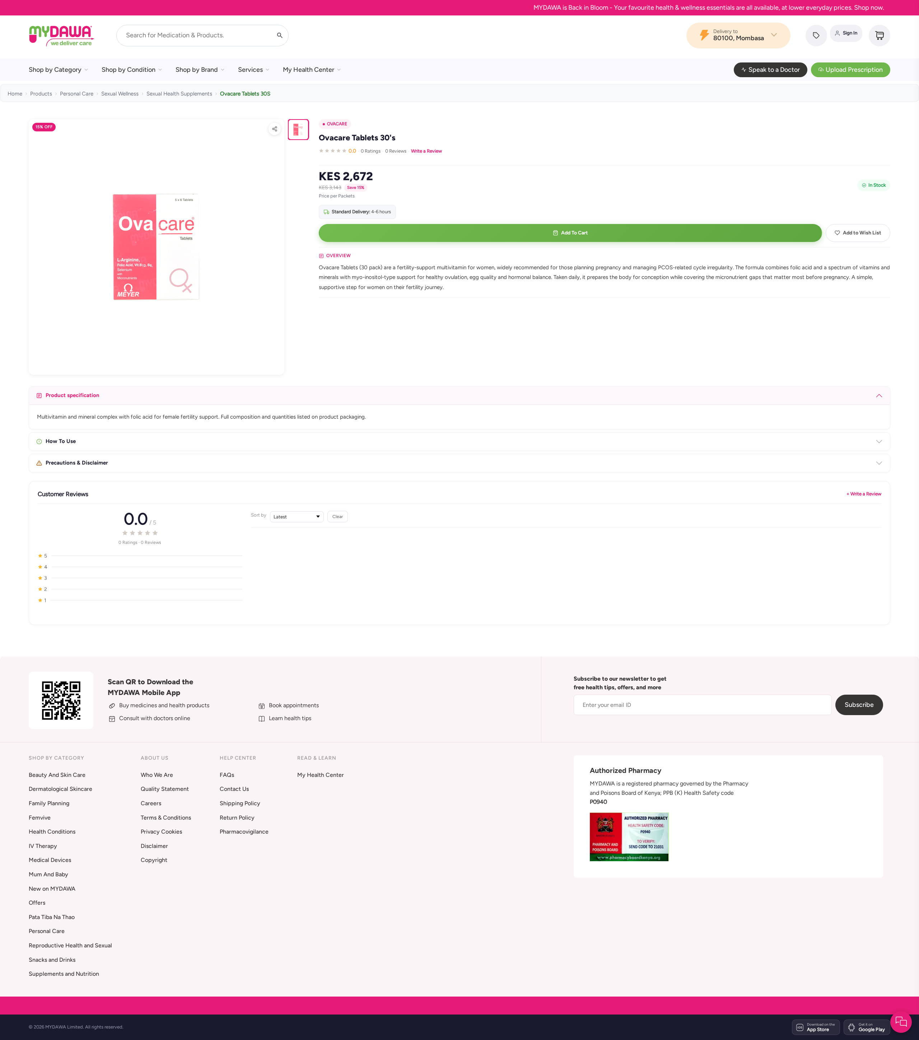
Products (41, 93)
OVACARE (337, 123)
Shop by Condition (128, 70)
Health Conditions (52, 831)
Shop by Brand (197, 70)
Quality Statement (165, 788)
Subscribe (859, 705)
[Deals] (816, 35)
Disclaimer (154, 846)
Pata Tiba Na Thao (52, 917)
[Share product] (275, 129)
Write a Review (426, 151)
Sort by (258, 515)
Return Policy (237, 817)
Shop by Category (55, 70)
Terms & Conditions (166, 817)
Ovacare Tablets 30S (245, 93)
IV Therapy (43, 846)
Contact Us (234, 788)
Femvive (40, 817)
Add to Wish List (862, 233)
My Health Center (308, 70)
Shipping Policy (240, 803)
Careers (151, 803)
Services (250, 70)
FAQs (227, 774)
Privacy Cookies (161, 831)
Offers (37, 902)
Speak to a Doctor (774, 70)
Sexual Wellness (120, 93)
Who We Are (157, 774)
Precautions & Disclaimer (77, 463)
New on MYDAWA (52, 888)
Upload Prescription (854, 70)
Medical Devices (50, 860)
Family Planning (49, 803)
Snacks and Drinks (52, 959)
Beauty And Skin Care (57, 774)
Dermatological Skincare (60, 788)
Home (15, 93)
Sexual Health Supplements (179, 93)
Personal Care (76, 93)
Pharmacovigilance (244, 831)
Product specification (72, 395)
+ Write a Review (863, 493)
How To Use (61, 441)
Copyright (154, 860)
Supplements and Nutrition (64, 973)
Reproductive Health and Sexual (70, 945)
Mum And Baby (48, 874)
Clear (337, 516)
